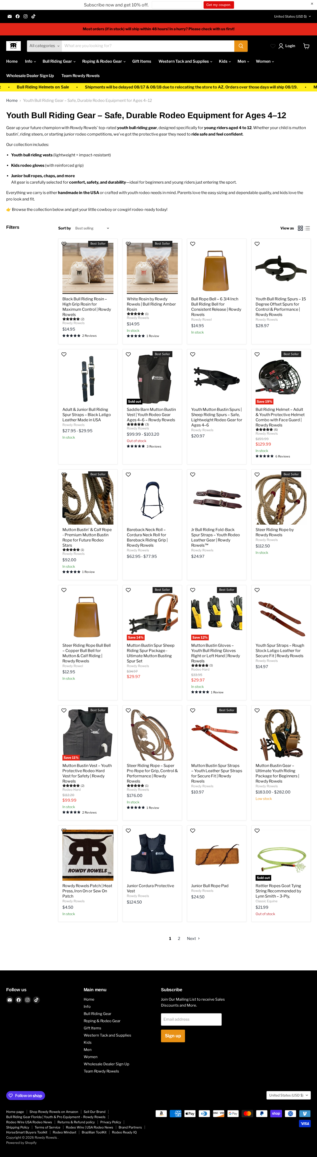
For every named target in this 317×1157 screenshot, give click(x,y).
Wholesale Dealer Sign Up (30, 75)
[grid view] (300, 228)
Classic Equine (267, 901)
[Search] (241, 46)
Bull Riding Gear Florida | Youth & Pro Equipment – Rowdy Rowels (56, 1117)
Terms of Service (47, 1127)
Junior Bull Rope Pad (210, 885)
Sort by (64, 228)
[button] (287, 46)
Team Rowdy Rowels (80, 75)
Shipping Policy (17, 1127)
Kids (223, 61)
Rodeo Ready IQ (124, 1132)
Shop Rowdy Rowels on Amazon (53, 1112)
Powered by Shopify (21, 1143)
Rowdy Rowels (73, 323)
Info (29, 61)
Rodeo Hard (200, 669)
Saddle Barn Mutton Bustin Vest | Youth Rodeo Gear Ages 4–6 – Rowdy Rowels (151, 414)
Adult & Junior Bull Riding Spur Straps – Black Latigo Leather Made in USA (86, 414)
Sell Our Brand (95, 1112)
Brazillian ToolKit (94, 1132)
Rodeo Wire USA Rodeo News (29, 1122)
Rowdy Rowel (201, 319)
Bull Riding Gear (58, 61)
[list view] (307, 228)
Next (192, 938)
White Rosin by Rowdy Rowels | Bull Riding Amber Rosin (151, 304)
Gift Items (141, 61)
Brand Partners (130, 1127)
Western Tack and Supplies (184, 61)
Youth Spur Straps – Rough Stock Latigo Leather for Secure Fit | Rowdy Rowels (280, 650)
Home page (15, 1112)
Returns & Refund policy (76, 1122)
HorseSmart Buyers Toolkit (26, 1132)
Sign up (173, 1035)
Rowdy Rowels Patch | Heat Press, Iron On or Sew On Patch (87, 891)
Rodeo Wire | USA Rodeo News (89, 1127)
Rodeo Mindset (64, 1132)
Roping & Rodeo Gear (102, 61)
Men (242, 61)
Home (12, 61)
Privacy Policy (110, 1122)
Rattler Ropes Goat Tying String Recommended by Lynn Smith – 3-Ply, (278, 891)
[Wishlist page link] (272, 46)
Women (263, 61)
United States (290, 16)
